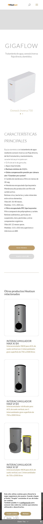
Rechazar (26, 514)
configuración (25, 503)
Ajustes (9, 518)
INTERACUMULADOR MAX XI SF (19, 466)
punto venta (21, 256)
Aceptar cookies (12, 514)
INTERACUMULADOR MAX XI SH (19, 342)
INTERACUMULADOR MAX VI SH (19, 402)
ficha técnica (21, 248)
